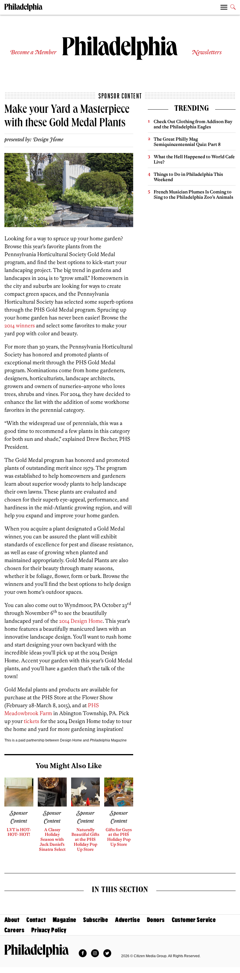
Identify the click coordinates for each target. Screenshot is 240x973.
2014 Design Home (81, 621)
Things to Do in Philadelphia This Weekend (188, 176)
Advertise (127, 919)
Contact (36, 919)
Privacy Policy (49, 930)
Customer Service (194, 919)
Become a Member (33, 52)
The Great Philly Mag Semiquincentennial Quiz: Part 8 (187, 141)
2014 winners (19, 325)
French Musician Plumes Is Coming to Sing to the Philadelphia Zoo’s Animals (193, 194)
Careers (14, 930)
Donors (156, 919)
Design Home (48, 140)
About (11, 919)
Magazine (64, 919)
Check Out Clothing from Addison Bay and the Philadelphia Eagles (193, 124)
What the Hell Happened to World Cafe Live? (194, 159)
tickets (31, 721)
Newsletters (207, 52)
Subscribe (95, 919)
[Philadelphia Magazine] (36, 950)
